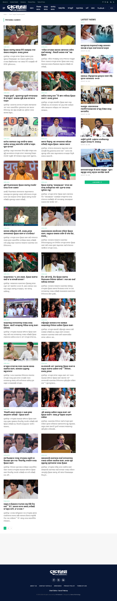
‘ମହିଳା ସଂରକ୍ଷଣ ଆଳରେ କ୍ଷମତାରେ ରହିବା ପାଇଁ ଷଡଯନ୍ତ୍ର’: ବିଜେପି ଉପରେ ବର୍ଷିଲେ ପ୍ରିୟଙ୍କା (57, 52)
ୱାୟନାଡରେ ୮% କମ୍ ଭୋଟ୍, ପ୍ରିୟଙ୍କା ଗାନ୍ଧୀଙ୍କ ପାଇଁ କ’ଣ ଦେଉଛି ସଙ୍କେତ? (20, 278)
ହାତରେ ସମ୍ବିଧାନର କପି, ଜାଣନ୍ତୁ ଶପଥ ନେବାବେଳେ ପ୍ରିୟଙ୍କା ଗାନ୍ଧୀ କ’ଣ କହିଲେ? (19, 232)
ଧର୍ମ (87, 8)
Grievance (23, 2)
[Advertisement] (97, 201)
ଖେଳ (93, 8)
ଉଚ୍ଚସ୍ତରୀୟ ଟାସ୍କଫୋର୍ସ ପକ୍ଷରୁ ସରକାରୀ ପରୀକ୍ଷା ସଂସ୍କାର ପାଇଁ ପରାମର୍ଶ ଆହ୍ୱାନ (95, 46)
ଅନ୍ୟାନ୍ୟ (101, 8)
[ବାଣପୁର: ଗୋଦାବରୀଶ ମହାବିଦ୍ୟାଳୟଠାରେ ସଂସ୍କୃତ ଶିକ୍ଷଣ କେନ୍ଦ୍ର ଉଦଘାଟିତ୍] (97, 94)
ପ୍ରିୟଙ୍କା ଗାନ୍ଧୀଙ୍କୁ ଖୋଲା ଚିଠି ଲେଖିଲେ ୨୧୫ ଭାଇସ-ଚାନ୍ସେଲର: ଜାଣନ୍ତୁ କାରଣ (19, 51)
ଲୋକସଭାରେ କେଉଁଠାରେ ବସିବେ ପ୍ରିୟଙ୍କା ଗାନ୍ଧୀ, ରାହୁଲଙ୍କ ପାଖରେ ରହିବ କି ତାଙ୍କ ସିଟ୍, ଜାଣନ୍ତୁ (57, 233)
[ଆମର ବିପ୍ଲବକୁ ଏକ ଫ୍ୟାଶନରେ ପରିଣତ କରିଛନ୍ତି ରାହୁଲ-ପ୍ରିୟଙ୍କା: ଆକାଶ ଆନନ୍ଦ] (58, 127)
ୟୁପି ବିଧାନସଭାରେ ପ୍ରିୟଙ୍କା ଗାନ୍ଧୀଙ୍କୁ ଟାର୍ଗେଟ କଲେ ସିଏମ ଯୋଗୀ (20, 186)
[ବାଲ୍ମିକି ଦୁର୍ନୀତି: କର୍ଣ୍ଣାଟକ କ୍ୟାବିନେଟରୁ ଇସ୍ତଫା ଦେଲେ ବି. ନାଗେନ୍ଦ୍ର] (97, 127)
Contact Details (14, 2)
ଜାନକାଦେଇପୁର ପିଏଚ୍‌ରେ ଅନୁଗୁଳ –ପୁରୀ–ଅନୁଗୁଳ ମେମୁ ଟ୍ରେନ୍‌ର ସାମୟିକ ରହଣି (97, 170)
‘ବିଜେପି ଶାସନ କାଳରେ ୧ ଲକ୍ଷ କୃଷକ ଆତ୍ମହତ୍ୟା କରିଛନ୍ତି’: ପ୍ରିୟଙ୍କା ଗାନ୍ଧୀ (18, 413)
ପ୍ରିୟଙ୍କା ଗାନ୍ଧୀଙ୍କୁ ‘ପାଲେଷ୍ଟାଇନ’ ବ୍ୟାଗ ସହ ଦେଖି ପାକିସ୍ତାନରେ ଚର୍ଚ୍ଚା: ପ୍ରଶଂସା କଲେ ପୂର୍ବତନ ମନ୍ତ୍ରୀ (56, 187)
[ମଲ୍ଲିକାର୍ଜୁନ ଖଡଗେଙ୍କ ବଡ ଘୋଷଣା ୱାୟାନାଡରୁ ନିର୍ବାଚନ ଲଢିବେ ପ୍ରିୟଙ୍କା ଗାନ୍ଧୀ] (58, 308)
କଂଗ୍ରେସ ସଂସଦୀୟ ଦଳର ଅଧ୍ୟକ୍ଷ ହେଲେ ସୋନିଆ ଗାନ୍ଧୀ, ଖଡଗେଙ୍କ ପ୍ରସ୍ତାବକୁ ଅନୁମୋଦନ (19, 368)
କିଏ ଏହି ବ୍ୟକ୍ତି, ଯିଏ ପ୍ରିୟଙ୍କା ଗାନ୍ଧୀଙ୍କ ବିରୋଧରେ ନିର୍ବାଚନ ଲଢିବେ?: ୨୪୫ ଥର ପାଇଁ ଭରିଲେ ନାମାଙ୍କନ (58, 279)
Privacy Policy (31, 2)
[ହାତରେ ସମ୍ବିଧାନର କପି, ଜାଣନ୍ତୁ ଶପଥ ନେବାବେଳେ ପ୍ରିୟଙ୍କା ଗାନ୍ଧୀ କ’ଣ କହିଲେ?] (21, 216)
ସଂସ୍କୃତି (70, 8)
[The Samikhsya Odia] (16, 8)
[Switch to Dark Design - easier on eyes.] (113, 2)
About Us (5, 2)
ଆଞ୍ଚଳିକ (61, 8)
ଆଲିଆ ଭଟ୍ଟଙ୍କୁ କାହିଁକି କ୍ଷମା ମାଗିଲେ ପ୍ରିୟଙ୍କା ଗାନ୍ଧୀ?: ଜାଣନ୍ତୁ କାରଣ (58, 97)
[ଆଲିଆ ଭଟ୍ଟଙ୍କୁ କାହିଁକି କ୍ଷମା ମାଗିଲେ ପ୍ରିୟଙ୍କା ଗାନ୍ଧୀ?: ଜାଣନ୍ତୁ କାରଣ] (58, 81)
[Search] (111, 2)
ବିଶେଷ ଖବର (38, 8)
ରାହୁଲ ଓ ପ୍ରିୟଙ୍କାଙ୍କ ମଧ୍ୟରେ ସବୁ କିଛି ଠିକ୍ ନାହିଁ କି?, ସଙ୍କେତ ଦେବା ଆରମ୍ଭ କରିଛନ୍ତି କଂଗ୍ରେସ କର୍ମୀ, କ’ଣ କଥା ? (19, 506)
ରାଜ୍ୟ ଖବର (46, 8)
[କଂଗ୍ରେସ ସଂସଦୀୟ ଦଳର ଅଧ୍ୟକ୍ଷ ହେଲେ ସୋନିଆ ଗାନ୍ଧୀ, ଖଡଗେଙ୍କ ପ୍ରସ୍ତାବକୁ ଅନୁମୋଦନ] (21, 351)
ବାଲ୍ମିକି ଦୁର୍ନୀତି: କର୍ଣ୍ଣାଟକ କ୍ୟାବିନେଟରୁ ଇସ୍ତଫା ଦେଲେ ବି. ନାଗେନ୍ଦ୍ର (95, 140)
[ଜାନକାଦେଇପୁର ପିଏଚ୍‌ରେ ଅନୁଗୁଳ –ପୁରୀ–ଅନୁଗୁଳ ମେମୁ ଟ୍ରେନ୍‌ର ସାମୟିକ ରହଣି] (97, 158)
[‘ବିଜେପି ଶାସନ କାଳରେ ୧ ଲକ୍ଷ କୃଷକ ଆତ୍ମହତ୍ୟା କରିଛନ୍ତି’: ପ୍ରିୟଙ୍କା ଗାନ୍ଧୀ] (21, 397)
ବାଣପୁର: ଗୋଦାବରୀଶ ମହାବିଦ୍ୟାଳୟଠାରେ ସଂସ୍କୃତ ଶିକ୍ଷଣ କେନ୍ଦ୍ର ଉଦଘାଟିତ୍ (96, 109)
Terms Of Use (41, 2)
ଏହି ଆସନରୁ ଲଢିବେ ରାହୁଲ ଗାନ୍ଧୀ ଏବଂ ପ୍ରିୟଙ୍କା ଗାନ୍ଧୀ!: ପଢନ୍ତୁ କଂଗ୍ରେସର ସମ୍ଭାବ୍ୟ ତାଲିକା (56, 414)
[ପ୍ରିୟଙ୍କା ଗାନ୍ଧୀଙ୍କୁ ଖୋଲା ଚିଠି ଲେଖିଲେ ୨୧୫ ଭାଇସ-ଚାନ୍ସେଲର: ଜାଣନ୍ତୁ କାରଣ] (21, 35)
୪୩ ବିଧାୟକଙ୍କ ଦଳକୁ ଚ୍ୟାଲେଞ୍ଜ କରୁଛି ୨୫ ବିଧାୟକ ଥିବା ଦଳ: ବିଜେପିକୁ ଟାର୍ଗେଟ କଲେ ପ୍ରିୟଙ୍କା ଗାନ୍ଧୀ (20, 460)
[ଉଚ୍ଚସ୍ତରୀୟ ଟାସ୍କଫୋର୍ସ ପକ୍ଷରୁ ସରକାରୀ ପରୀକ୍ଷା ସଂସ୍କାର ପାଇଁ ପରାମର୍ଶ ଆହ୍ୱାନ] (97, 34)
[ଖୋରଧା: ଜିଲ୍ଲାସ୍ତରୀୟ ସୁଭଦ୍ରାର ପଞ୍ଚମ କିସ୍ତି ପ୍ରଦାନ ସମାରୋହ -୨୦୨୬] (97, 64)
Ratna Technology (75, 594)
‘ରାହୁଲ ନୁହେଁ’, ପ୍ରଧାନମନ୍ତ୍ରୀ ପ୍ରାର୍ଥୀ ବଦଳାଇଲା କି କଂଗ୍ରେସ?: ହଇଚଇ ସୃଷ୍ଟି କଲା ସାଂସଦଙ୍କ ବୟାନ (21, 98)
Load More (96, 182)
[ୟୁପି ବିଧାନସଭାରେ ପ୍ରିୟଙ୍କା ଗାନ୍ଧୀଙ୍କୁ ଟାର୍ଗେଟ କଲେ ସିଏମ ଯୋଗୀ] (21, 170)
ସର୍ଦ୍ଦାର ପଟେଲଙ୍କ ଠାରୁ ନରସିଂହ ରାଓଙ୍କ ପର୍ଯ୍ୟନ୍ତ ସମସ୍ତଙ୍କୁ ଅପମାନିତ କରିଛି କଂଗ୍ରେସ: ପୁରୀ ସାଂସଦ (20, 144)
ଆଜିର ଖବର (6, 47)
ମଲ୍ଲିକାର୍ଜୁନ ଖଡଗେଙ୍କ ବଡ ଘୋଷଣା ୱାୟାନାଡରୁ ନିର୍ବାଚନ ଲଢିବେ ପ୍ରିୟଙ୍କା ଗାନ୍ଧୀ (57, 324)
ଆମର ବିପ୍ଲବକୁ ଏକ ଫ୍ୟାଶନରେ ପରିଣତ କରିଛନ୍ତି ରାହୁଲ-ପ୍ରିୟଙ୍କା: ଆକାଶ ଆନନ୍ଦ (56, 142)
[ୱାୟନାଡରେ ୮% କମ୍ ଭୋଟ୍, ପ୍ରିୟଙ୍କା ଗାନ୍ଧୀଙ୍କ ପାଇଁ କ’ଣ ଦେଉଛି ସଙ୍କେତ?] (21, 262)
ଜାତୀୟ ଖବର (53, 8)
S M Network (58, 594)
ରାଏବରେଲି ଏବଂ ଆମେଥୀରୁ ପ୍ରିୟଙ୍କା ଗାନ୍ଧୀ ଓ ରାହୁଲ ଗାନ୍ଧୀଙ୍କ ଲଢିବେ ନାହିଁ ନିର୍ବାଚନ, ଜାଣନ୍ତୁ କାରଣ (58, 368)
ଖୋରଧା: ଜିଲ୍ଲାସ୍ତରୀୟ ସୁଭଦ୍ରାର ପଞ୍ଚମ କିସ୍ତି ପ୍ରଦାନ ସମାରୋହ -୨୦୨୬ (96, 77)
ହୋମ (32, 8)
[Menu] (4, 8)
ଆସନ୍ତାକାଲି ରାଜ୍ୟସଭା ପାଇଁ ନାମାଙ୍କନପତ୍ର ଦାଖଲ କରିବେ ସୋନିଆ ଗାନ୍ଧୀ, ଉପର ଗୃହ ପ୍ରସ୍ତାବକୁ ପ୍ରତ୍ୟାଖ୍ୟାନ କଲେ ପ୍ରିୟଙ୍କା (57, 460)
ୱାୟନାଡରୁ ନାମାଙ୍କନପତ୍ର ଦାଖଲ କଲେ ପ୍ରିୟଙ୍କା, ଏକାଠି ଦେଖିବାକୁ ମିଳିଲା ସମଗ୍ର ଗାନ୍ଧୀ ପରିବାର (21, 325)
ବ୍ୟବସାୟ (79, 8)
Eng (111, 8)
